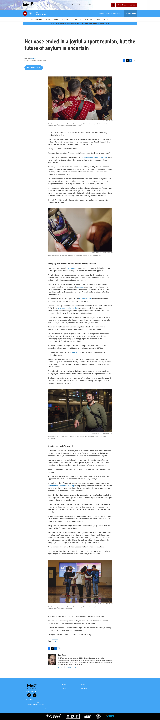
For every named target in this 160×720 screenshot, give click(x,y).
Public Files (84, 688)
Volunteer (77, 19)
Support (65, 19)
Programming (36, 19)
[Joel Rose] (52, 659)
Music (48, 19)
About (25, 19)
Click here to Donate (128, 5)
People (64, 688)
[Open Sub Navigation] (28, 19)
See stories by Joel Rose (67, 667)
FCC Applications (102, 19)
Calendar (88, 19)
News (56, 19)
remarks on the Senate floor (68, 308)
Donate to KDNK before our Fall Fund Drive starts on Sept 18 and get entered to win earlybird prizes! (80, 23)
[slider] (33, 13)
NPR (55, 641)
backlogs (80, 287)
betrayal (74, 352)
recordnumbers (85, 299)
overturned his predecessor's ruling (61, 486)
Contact (83, 684)
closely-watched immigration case (94, 157)
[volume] (30, 13)
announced (72, 268)
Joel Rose (33, 58)
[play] (24, 13)
